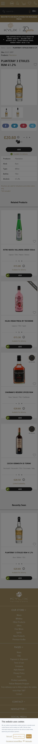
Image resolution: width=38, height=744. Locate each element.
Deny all (9, 736)
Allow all (29, 736)
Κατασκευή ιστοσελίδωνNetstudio (19, 741)
